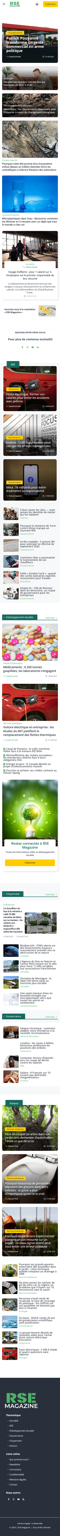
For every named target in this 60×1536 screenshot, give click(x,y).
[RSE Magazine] (14, 4)
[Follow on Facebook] (22, 347)
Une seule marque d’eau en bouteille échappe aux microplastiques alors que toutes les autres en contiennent (36, 997)
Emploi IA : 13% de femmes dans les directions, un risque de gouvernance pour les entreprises (37, 591)
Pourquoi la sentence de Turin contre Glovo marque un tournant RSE (38, 528)
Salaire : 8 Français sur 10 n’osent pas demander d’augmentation (35, 1075)
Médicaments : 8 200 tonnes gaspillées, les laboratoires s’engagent (29, 669)
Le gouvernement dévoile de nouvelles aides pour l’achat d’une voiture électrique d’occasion (36, 1336)
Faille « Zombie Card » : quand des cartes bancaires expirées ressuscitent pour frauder (38, 576)
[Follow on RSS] (38, 347)
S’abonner (30, 862)
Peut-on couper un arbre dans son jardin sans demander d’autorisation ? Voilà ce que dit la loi (29, 1137)
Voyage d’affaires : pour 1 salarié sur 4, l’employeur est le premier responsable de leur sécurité (30, 275)
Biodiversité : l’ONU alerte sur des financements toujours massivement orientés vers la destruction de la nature (38, 949)
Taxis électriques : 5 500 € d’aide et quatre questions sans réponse (38, 1352)
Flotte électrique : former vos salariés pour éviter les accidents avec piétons (27, 397)
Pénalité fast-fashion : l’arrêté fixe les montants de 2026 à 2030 (24, 84)
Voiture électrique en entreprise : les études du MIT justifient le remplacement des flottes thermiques (29, 731)
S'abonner (50, 4)
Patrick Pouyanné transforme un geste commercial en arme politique (25, 44)
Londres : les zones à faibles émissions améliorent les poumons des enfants (37, 1045)
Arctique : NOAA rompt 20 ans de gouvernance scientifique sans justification (37, 1320)
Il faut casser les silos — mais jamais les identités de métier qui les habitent (37, 512)
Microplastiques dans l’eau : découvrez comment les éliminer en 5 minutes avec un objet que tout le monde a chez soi (30, 221)
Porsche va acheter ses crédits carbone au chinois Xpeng (30, 771)
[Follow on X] (27, 347)
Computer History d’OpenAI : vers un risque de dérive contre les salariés (37, 1060)
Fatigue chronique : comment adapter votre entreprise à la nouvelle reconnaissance (37, 1031)
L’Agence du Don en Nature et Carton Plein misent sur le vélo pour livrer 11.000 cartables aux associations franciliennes (38, 965)
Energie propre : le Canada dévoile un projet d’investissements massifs (27, 765)
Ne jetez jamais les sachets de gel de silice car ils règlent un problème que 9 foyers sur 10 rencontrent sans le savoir (37, 1286)
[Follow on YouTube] (32, 347)
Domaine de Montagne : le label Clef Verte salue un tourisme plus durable (35, 981)
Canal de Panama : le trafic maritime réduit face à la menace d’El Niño (26, 750)
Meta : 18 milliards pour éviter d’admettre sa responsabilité (26, 489)
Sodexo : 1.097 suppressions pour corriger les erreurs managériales (28, 444)
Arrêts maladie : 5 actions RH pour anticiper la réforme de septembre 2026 (37, 544)
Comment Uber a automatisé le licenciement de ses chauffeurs (37, 560)
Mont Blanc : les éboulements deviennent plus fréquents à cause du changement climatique (29, 111)
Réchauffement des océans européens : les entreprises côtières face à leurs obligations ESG (28, 758)
